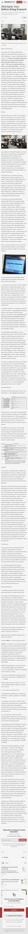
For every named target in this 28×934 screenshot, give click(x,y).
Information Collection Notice (16, 845)
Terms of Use (21, 843)
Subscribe (19, 2)
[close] (23, 892)
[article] (14, 871)
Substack (6, 931)
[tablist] (5, 863)
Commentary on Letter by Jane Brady (9, 868)
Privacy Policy (19, 922)
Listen (24, 17)
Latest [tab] (6, 863)
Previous (6, 857)
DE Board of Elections (12, 631)
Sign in (25, 2)
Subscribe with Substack (15, 915)
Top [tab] (3, 863)
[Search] (25, 863)
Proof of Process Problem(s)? (10, 879)
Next (23, 857)
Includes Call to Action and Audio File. (9, 882)
